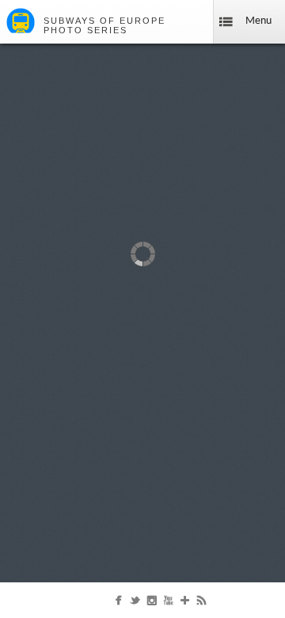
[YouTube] (168, 604)
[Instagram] (151, 604)
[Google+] (185, 604)
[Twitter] (135, 604)
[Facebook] (118, 604)
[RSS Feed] (201, 604)
